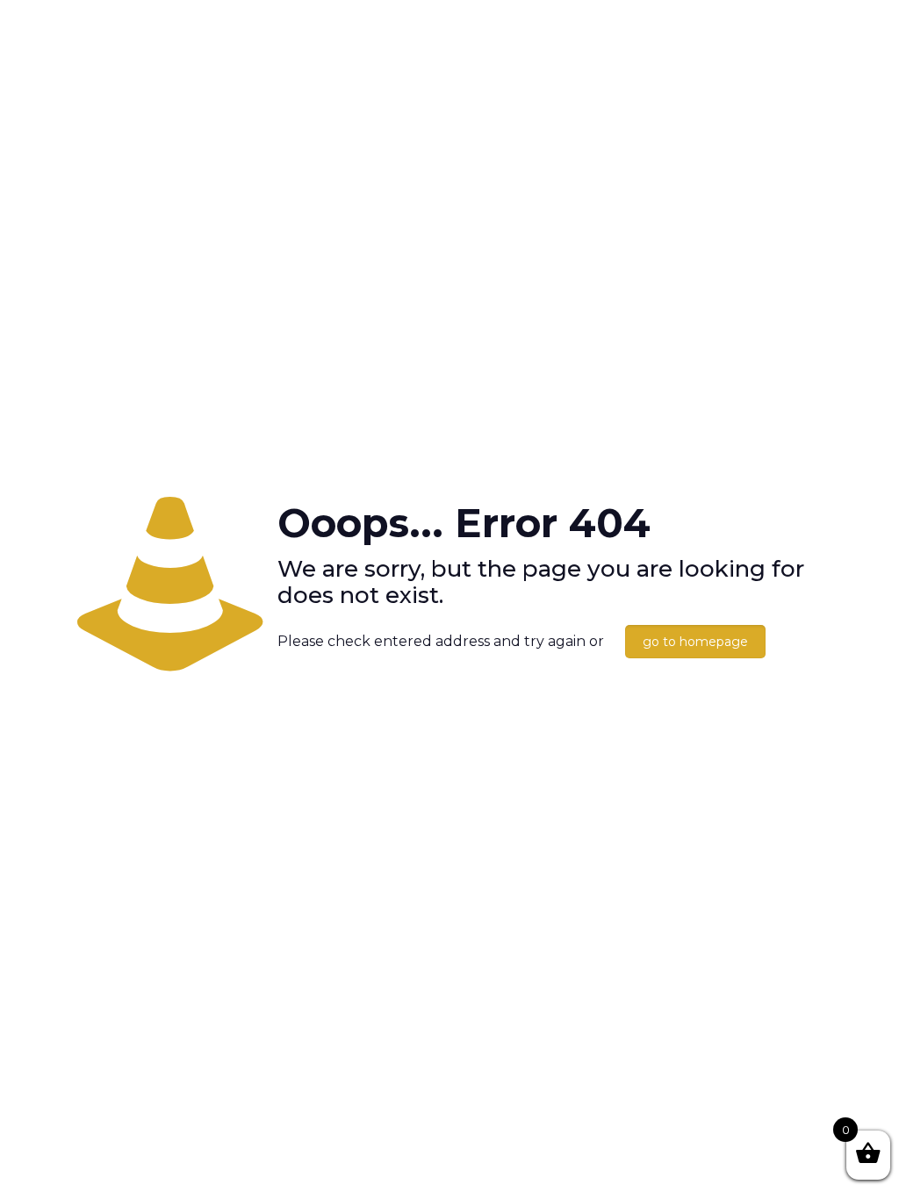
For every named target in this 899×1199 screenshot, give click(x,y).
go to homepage (695, 642)
